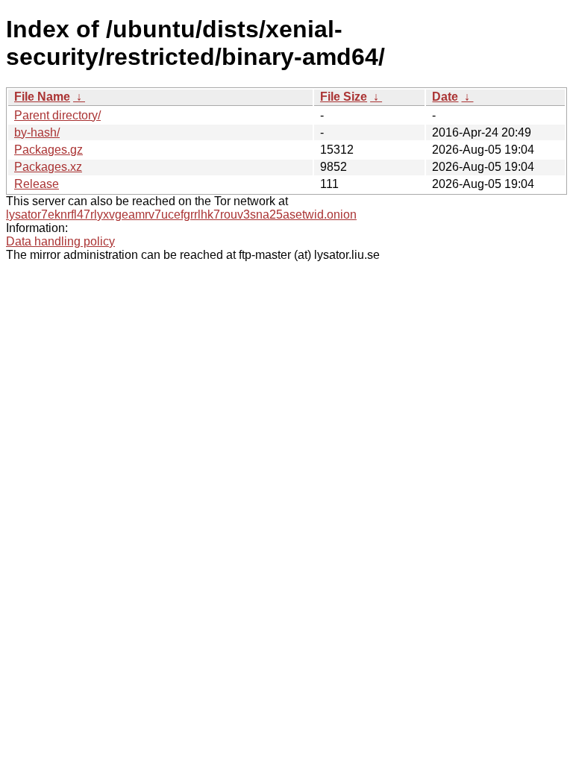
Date (445, 96)
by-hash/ (37, 132)
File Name (42, 96)
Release (36, 184)
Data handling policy (60, 241)
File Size (343, 96)
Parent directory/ (57, 115)
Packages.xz (48, 166)
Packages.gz (48, 149)
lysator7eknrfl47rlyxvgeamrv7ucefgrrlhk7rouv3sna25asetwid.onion (181, 214)
